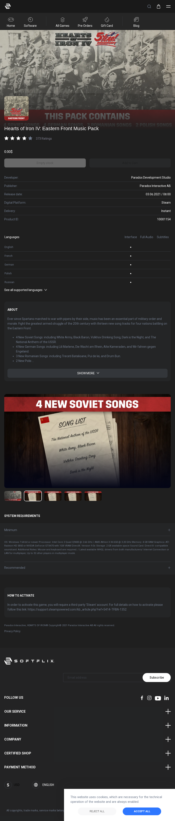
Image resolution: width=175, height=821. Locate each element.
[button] (149, 6)
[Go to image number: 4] (93, 496)
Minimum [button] (10, 530)
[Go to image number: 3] (73, 496)
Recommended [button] (14, 567)
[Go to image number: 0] (12, 496)
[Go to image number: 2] (52, 496)
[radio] (6, 138)
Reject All (97, 811)
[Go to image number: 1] (32, 496)
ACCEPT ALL (142, 811)
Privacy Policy (12, 631)
